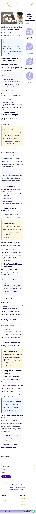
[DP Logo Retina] (5, 481)
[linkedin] (30, 510)
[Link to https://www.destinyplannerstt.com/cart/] (32, 4)
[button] (33, 511)
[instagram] (25, 510)
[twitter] (23, 510)
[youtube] (29, 510)
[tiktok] (27, 510)
